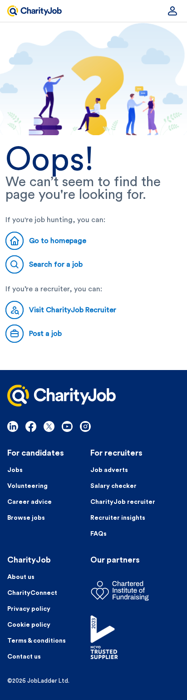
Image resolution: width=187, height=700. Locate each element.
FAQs (98, 534)
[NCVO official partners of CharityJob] (135, 637)
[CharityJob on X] (49, 426)
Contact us (24, 657)
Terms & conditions (36, 641)
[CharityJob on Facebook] (30, 426)
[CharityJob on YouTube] (67, 426)
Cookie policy (28, 625)
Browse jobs (26, 518)
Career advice (29, 502)
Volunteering (27, 486)
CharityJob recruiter (122, 502)
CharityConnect (32, 593)
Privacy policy (28, 609)
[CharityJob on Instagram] (85, 426)
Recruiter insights (117, 518)
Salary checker (113, 486)
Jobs (15, 470)
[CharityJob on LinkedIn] (12, 426)
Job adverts (109, 470)
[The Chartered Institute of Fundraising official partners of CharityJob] (135, 591)
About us (20, 577)
